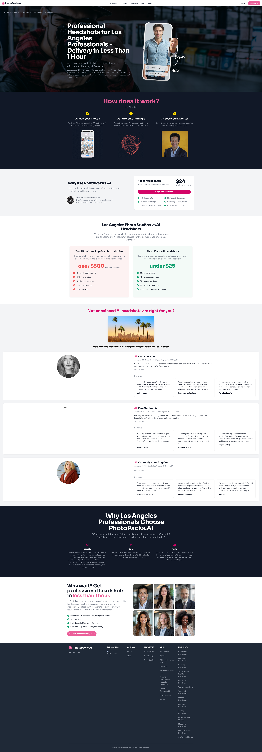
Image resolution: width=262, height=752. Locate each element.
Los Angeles (49, 12)
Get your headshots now (164, 192)
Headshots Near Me (21, 12)
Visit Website (139, 369)
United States (37, 12)
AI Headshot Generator (92, 66)
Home (9, 12)
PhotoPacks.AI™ (128, 748)
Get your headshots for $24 (80, 634)
